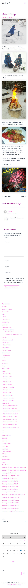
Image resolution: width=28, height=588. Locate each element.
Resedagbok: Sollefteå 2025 (10, 492)
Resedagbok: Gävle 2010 (10, 408)
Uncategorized (6, 459)
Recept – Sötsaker (8, 400)
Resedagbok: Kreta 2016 (10, 422)
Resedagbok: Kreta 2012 (10, 416)
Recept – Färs (7, 379)
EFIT (4, 316)
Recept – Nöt (7, 392)
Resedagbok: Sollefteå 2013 (10, 481)
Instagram (6, 319)
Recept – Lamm (8, 390)
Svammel (4, 441)
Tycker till (5, 456)
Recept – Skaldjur (8, 398)
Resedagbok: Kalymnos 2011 (11, 411)
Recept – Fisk (7, 381)
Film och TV (5, 312)
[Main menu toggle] (25, 3)
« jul (13, 561)
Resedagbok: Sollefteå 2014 (10, 484)
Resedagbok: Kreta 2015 (10, 419)
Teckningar (5, 446)
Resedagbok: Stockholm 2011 (10, 497)
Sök (3, 570)
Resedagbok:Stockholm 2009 (10, 508)
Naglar (4, 360)
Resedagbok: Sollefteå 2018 (10, 486)
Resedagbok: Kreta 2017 (10, 424)
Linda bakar (6, 355)
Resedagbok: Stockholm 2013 (10, 500)
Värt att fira (5, 464)
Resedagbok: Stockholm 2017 (10, 505)
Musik (3, 358)
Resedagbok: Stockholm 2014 (10, 503)
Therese (10, 211)
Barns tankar (5, 303)
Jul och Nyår (5, 342)
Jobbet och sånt (6, 327)
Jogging (4, 337)
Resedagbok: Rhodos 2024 (9, 478)
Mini (3, 432)
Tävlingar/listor (6, 443)
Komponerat (5, 347)
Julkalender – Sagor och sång (13, 334)
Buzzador (4, 306)
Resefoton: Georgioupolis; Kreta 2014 (13, 511)
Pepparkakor (7, 345)
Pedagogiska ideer (8, 329)
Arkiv (3, 519)
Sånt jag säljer (7, 451)
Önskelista (5, 363)
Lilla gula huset (6, 350)
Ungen (4, 462)
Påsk (3, 366)
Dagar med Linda (7, 309)
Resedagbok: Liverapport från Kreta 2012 (14, 467)
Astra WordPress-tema (14, 584)
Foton (3, 314)
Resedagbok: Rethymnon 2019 (10, 475)
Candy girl (5, 3)
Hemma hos (5, 322)
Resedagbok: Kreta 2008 (10, 413)
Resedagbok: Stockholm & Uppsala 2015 (13, 494)
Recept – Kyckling (8, 387)
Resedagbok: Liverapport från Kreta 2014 (14, 470)
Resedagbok (5, 403)
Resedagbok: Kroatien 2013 (11, 427)
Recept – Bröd (7, 376)
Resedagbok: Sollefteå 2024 (10, 489)
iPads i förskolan (9, 332)
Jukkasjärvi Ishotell (7, 340)
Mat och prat (5, 353)
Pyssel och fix (6, 368)
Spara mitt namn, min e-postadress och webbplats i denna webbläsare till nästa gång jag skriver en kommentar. (14, 280)
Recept (4, 371)
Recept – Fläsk (7, 384)
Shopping (4, 438)
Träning (4, 454)
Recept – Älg (7, 373)
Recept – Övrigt (8, 395)
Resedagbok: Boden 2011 (10, 405)
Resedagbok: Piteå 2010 (9, 473)
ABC (3, 430)
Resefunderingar (6, 435)
